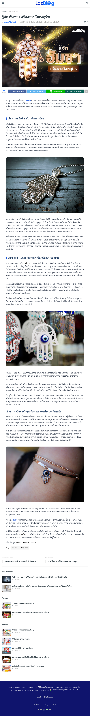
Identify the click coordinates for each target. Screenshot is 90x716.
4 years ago (17, 615)
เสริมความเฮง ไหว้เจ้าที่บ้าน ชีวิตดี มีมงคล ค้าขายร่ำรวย (30, 612)
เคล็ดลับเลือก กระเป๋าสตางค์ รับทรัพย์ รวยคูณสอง (28, 666)
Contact (23, 688)
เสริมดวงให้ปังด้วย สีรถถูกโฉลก (22, 648)
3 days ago (17, 579)
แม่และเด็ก (76, 688)
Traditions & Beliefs (52, 22)
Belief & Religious (13, 12)
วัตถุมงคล (24, 548)
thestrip (19, 542)
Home (4, 12)
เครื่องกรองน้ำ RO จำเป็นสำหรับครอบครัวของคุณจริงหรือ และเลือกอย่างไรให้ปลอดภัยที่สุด (42, 586)
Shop (17, 688)
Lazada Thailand (10, 22)
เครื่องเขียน (44, 690)
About (10, 688)
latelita (33, 542)
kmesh (26, 542)
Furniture (68, 688)
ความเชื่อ (15, 548)
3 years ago (17, 606)
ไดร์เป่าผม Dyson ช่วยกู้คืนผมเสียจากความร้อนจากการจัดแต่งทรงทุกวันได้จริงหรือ (39, 577)
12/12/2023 (24, 22)
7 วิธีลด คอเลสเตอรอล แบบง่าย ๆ (23, 603)
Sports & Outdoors (31, 690)
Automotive (59, 688)
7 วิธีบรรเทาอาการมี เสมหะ (21, 639)
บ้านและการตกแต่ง (17, 690)
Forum (31, 688)
